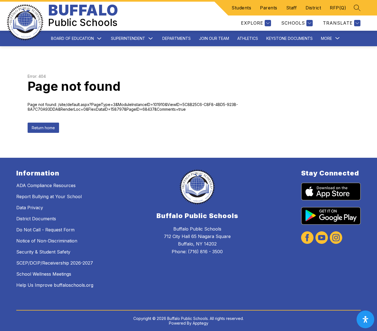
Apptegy (200, 323)
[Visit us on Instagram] (336, 238)
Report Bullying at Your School (49, 196)
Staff (291, 8)
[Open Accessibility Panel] (365, 319)
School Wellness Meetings (43, 274)
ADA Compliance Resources (46, 185)
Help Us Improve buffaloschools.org (54, 285)
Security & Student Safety (43, 252)
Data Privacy (29, 207)
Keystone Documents (289, 38)
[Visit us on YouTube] (321, 238)
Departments (176, 38)
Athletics (247, 38)
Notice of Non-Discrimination (46, 241)
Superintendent (128, 38)
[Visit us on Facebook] (307, 238)
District (313, 8)
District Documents (36, 218)
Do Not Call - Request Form (45, 229)
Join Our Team (214, 38)
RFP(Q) (338, 8)
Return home (43, 127)
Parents (268, 8)
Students (241, 8)
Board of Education (72, 38)
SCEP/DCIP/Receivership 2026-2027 (54, 263)
